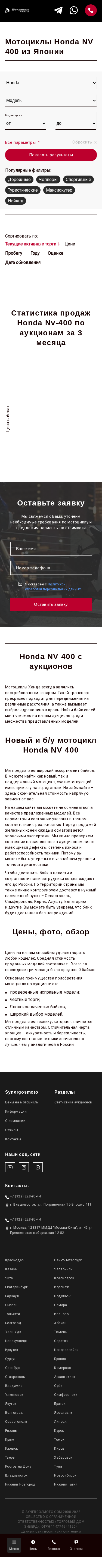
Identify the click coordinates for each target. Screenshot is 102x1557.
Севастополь (16, 1422)
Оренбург (13, 1368)
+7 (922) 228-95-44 (25, 1196)
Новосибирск (65, 1475)
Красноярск (64, 1278)
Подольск (62, 1296)
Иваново (61, 1314)
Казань (11, 1269)
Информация (16, 1111)
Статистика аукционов (73, 1102)
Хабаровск (63, 1457)
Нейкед (15, 200)
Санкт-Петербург (68, 1260)
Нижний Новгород (20, 1484)
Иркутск (11, 1350)
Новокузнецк (16, 1341)
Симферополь (66, 1395)
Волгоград (14, 1413)
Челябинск (63, 1269)
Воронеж (61, 1287)
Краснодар (14, 1260)
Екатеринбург (16, 1287)
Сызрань (12, 1305)
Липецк (60, 1422)
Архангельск (64, 1377)
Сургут (10, 1359)
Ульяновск (14, 1395)
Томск (59, 1439)
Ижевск (11, 1448)
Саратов (61, 1341)
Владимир (13, 1386)
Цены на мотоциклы (22, 1102)
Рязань (11, 1431)
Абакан (60, 1323)
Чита (9, 1278)
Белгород (13, 1323)
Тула (58, 1466)
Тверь (10, 1457)
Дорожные (19, 179)
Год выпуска (13, 115)
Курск (59, 1431)
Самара (60, 1305)
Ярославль (63, 1413)
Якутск (10, 1404)
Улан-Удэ (13, 1332)
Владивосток (16, 1475)
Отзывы (11, 1130)
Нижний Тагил (66, 1484)
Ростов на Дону (18, 1466)
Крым (9, 1439)
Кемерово (62, 1368)
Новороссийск (66, 1350)
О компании (15, 1121)
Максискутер (59, 190)
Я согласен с (53, 586)
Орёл (58, 1386)
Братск (59, 1404)
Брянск (60, 1359)
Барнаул (12, 1296)
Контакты (13, 1139)
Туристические (23, 190)
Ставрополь (15, 1377)
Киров (59, 1448)
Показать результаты (51, 154)
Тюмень (60, 1332)
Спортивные (78, 179)
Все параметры (21, 142)
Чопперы (48, 179)
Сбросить (82, 142)
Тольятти (12, 1314)
